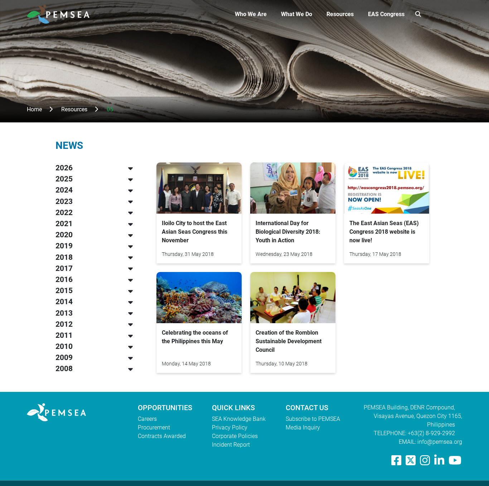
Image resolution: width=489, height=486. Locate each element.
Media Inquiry (303, 427)
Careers (147, 418)
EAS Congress (386, 14)
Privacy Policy (229, 427)
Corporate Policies (235, 436)
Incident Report (231, 444)
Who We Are (251, 14)
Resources (340, 14)
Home (34, 109)
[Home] (61, 14)
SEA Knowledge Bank (239, 418)
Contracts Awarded (162, 436)
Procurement (154, 427)
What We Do (296, 14)
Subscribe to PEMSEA (313, 418)
